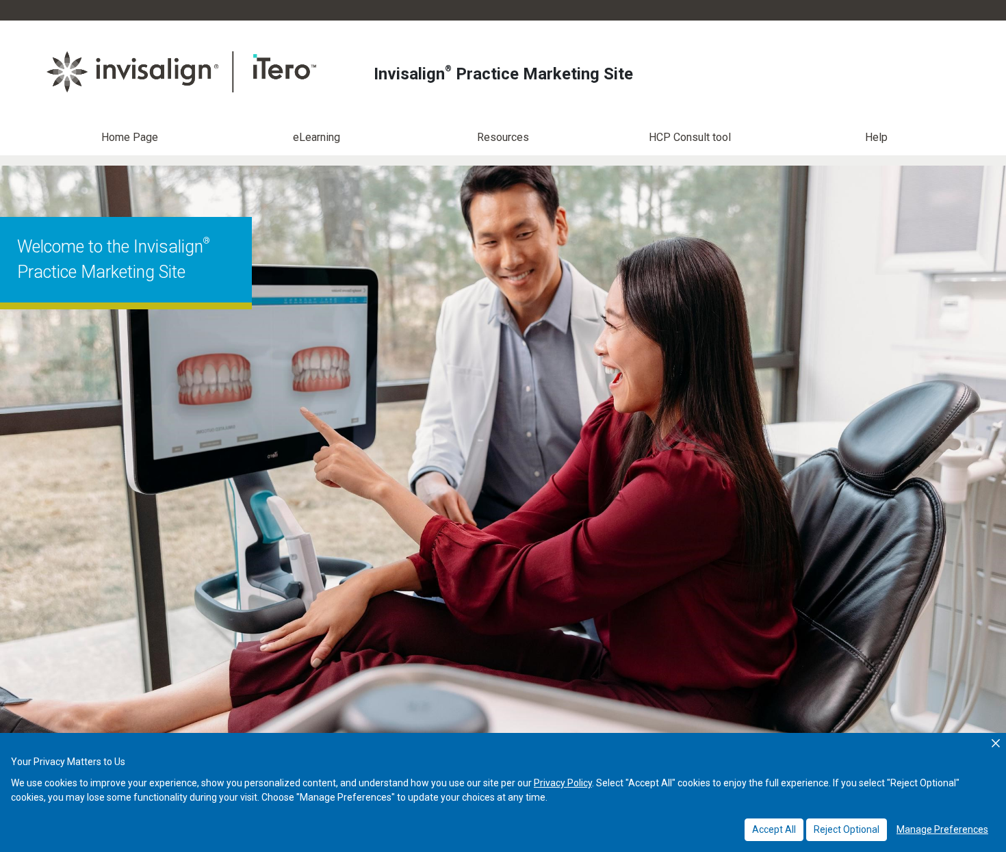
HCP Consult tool (690, 137)
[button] (996, 743)
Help (876, 137)
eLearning (316, 137)
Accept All (774, 829)
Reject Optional (846, 829)
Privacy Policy (563, 782)
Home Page (129, 137)
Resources (503, 137)
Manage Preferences (942, 829)
